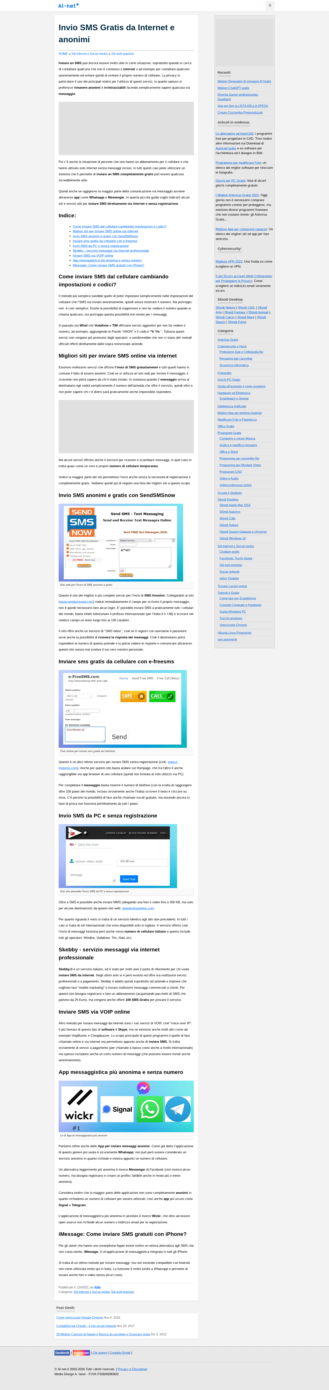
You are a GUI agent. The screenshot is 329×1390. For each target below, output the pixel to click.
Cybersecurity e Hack (232, 346)
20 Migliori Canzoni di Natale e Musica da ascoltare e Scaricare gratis (103, 1334)
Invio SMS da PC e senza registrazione (101, 246)
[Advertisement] (126, 128)
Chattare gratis (229, 551)
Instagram (81, 1353)
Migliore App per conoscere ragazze (241, 229)
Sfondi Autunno (230, 511)
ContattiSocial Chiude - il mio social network (86, 1326)
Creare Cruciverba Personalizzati (240, 112)
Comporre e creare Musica (237, 438)
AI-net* (68, 6)
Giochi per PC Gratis (230, 180)
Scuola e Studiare (230, 493)
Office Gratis (226, 426)
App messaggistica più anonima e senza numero (107, 260)
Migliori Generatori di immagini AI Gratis (244, 81)
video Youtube (229, 578)
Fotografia (224, 373)
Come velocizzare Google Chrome (79, 1317)
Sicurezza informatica (234, 365)
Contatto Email (119, 1353)
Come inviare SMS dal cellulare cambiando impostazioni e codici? (119, 226)
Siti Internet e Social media (91, 1292)
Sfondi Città (246, 307)
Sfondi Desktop (228, 499)
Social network (230, 571)
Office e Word (229, 451)
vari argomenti (227, 639)
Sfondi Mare (245, 317)
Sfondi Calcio (225, 317)
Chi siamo (100, 1353)
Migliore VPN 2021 (229, 261)
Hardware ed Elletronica (234, 393)
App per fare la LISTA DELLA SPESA (243, 106)
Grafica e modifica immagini (238, 445)
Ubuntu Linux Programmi (234, 632)
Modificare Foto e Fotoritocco (237, 419)
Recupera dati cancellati (236, 358)
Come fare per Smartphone (238, 598)
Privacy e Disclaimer (132, 1369)
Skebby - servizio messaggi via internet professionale (111, 251)
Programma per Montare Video (240, 465)
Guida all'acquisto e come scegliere (242, 386)
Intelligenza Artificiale (232, 406)
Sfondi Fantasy (235, 312)
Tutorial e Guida (228, 592)
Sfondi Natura (225, 307)
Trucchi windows (231, 618)
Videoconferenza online (236, 485)
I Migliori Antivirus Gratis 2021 (237, 195)
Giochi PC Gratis (229, 379)
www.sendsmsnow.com (76, 602)
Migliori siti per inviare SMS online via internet (105, 231)
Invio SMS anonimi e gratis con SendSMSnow (105, 236)
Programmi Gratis (229, 433)
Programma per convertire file (239, 458)
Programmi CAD (231, 471)
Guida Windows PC (233, 611)
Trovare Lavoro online (232, 586)
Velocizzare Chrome (233, 625)
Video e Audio (229, 478)
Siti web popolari (122, 1292)
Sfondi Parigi (237, 322)
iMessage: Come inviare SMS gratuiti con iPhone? (108, 265)
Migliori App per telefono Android (240, 413)
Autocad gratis (226, 148)
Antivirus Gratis (228, 339)
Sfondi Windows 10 (233, 538)
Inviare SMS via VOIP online (93, 255)
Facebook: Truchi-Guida (236, 558)
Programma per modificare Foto (238, 163)
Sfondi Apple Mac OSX (235, 505)
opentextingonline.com (138, 908)
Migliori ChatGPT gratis (233, 88)
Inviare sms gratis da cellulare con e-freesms (105, 241)
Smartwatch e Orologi (234, 398)
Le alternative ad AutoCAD (234, 133)
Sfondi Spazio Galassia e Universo (243, 531)
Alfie (97, 1287)
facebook (62, 1353)
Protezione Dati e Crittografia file (241, 352)
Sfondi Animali (258, 312)
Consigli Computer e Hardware (240, 605)
